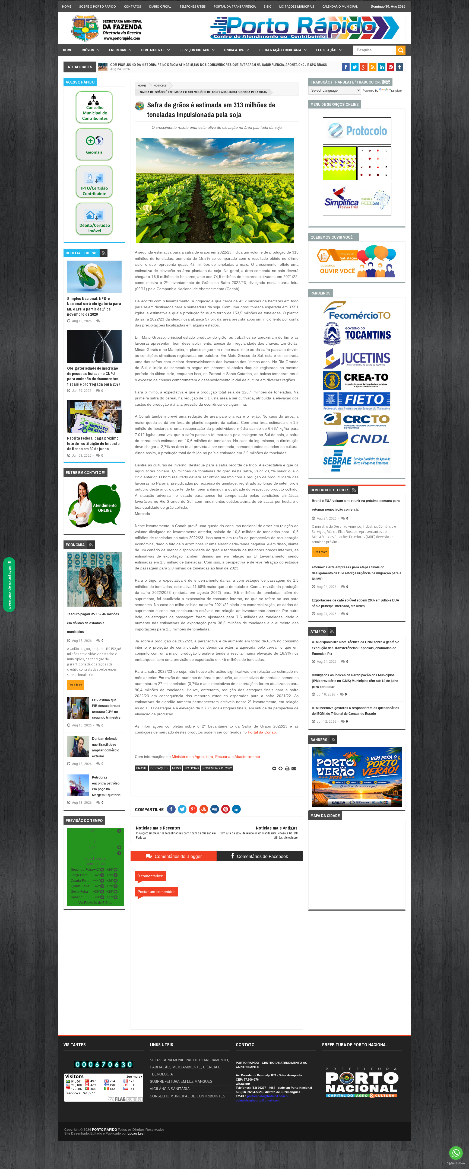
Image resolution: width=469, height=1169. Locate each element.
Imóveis (88, 50)
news (176, 768)
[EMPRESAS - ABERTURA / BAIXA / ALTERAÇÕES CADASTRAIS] (357, 215)
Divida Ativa (234, 50)
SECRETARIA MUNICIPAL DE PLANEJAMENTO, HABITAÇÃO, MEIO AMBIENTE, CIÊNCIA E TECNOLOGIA (189, 1067)
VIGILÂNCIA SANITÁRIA (170, 1089)
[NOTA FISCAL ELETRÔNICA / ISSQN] (374, 179)
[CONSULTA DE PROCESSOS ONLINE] (357, 143)
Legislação (326, 50)
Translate (395, 90)
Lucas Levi (136, 1133)
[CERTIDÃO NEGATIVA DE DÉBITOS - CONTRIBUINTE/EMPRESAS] (94, 199)
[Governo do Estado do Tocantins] (357, 345)
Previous (315, 779)
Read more (75, 685)
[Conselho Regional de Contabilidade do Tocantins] (357, 428)
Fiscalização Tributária (280, 50)
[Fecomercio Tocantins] (357, 319)
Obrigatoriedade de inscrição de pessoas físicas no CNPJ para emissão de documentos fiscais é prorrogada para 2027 (93, 376)
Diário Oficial (160, 6)
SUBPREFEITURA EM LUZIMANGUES (181, 1082)
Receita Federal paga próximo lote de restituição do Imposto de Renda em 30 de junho (93, 443)
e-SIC (267, 6)
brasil (141, 768)
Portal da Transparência (235, 6)
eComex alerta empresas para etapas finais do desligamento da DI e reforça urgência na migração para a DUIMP (356, 573)
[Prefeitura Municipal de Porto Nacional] (306, 38)
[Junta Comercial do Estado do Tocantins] (357, 368)
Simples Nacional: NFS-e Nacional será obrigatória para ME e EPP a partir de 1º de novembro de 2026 (94, 306)
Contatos (132, 6)
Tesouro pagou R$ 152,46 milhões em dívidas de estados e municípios (93, 623)
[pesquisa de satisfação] (357, 276)
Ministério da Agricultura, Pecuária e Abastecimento (216, 756)
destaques (159, 768)
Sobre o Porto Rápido (97, 6)
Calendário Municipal (340, 6)
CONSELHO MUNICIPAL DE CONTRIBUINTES (187, 1096)
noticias (160, 85)
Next (399, 779)
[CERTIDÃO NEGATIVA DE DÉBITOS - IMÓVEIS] (94, 236)
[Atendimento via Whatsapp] (94, 528)
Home (66, 6)
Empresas (117, 50)
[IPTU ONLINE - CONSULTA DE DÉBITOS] (340, 179)
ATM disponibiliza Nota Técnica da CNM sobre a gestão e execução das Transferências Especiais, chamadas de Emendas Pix (355, 648)
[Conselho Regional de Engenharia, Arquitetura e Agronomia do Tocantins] (357, 389)
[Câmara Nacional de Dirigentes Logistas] (357, 446)
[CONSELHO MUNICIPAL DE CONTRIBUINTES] (94, 124)
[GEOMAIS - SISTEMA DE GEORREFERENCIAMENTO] (94, 161)
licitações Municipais (296, 6)
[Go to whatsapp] (456, 1153)
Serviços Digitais (194, 50)
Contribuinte (152, 50)
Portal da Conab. (262, 732)
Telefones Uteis (192, 6)
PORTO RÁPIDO (104, 1130)
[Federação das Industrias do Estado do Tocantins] (357, 410)
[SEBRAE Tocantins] (357, 472)
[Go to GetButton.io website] (456, 1163)
